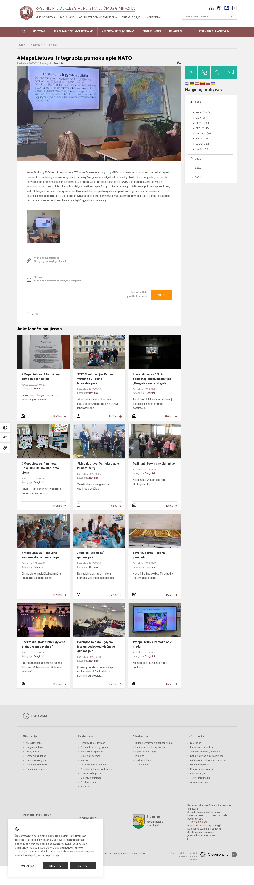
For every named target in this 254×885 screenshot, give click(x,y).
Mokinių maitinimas (91, 777)
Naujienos (36, 44)
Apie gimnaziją (34, 742)
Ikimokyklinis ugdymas (93, 742)
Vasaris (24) (203, 144)
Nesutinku (55, 865)
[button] (211, 8)
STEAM (84, 760)
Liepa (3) (200, 118)
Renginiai (52, 44)
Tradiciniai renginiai (36, 760)
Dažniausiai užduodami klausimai (208, 760)
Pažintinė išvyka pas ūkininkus (154, 463)
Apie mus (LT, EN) (132, 17)
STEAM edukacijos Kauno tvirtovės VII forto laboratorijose (95, 379)
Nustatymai (28, 865)
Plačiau (57, 416)
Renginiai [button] (175, 31)
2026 (198, 102)
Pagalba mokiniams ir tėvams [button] (73, 31)
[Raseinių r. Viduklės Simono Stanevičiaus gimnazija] (26, 12)
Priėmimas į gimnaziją (37, 769)
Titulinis (21, 44)
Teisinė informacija (200, 777)
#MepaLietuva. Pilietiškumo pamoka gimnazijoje (41, 377)
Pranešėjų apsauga (200, 764)
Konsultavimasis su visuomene (206, 755)
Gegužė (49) (202, 128)
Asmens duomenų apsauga (205, 751)
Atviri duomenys (199, 782)
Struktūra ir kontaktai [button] (214, 31)
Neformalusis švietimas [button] (118, 31)
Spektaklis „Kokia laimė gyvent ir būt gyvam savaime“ (43, 644)
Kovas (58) (202, 138)
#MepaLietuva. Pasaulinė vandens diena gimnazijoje (40, 555)
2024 (198, 168)
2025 (198, 158)
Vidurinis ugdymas (90, 755)
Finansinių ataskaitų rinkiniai (150, 747)
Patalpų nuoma (89, 782)
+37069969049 (199, 822)
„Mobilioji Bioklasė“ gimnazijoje (90, 555)
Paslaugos (67, 17)
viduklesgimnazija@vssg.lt (207, 825)
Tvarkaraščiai (38, 715)
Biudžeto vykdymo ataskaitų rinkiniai (154, 742)
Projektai (140, 755)
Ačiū (161, 295)
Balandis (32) (203, 133)
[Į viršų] (234, 854)
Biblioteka (86, 786)
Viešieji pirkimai (143, 760)
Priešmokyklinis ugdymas (94, 747)
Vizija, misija (32, 751)
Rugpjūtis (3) (203, 112)
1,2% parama (142, 764)
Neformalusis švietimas (93, 764)
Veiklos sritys (45, 17)
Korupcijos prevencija (201, 769)
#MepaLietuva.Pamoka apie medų (152, 644)
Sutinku (82, 865)
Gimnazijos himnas (36, 755)
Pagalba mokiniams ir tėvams (96, 769)
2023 (198, 177)
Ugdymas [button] (39, 31)
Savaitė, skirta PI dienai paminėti (149, 555)
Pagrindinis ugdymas (92, 751)
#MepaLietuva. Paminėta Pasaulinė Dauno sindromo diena (40, 468)
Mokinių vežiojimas (91, 773)
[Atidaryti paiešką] (232, 16)
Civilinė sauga (197, 773)
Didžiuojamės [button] (152, 31)
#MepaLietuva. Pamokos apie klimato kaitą (98, 466)
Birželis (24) (203, 123)
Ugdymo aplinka (34, 747)
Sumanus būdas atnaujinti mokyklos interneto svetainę (184, 856)
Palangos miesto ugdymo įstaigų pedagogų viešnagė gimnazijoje (96, 646)
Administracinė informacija (98, 17)
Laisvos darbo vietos (201, 747)
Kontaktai (154, 17)
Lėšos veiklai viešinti (146, 751)
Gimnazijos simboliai (37, 764)
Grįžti (35, 314)
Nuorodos (195, 742)
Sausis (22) (202, 149)
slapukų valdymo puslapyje (44, 855)
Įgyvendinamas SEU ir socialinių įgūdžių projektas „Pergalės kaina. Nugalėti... (152, 379)
